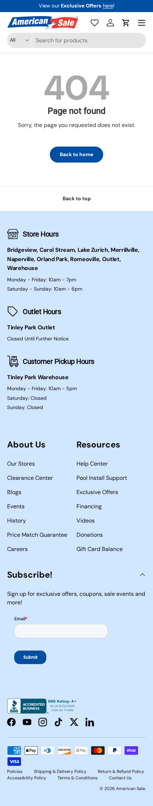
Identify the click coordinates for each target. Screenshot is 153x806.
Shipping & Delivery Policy (60, 771)
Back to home (76, 154)
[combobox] (76, 40)
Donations (89, 535)
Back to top (77, 198)
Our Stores (21, 463)
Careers (17, 549)
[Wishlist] (94, 23)
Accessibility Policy (26, 778)
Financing (89, 506)
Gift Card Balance (99, 549)
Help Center (92, 463)
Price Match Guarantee (37, 535)
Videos (85, 520)
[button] (126, 23)
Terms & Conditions (77, 778)
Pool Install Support (101, 478)
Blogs (14, 492)
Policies (14, 771)
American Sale (130, 788)
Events (16, 506)
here (108, 5)
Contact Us (120, 778)
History (16, 520)
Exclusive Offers (97, 492)
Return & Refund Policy (121, 771)
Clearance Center (30, 478)
